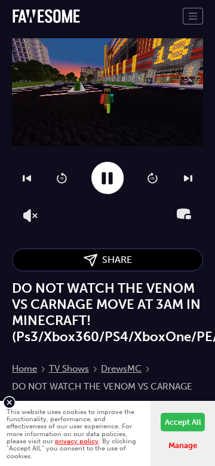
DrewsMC (121, 368)
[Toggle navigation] (193, 16)
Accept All (183, 422)
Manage (182, 445)
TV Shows (69, 368)
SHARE (114, 259)
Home (24, 368)
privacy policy (77, 441)
